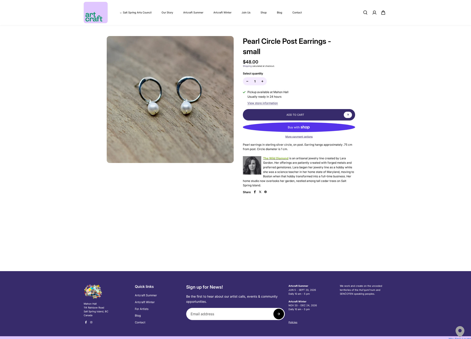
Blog (279, 12)
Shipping (247, 66)
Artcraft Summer (193, 12)
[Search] (365, 12)
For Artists (141, 309)
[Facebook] (255, 192)
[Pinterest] (265, 192)
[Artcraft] (96, 12)
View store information (262, 103)
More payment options (299, 136)
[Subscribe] (278, 314)
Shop (264, 12)
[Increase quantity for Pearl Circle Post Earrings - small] (262, 81)
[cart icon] (383, 12)
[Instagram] (91, 322)
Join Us (246, 12)
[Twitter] (260, 192)
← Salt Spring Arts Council (135, 12)
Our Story (167, 12)
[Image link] (107, 291)
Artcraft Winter (222, 12)
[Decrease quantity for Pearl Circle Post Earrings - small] (247, 81)
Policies (292, 322)
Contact (297, 12)
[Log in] (374, 12)
